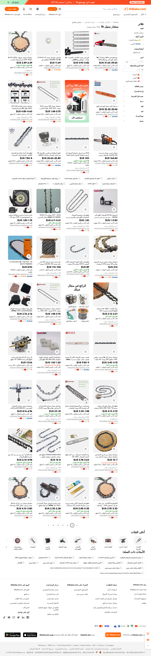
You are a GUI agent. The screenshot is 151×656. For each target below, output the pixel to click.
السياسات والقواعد (110, 612)
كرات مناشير (111, 178)
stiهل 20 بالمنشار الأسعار (92, 178)
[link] (148, 634)
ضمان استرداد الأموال (109, 594)
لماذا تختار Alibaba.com (138, 590)
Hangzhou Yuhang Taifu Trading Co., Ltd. (20, 119)
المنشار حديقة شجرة (108, 184)
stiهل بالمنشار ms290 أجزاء (63, 557)
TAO (93, 645)
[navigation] (133, 274)
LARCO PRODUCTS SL (52, 68)
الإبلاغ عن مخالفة (53, 614)
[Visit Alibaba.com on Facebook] (27, 617)
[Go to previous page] (77, 525)
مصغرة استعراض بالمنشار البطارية (130, 557)
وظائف (143, 603)
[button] (59, 9)
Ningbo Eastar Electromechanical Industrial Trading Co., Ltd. (48, 119)
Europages (110, 645)
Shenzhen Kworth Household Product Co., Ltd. (77, 68)
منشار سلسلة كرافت (85, 557)
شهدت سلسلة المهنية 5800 (23, 557)
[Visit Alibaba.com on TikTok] (4, 617)
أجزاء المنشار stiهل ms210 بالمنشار (23, 178)
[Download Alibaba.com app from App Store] (30, 634)
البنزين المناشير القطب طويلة (92, 563)
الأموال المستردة (53, 603)
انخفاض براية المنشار (114, 563)
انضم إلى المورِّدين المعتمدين (19, 603)
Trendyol (100, 645)
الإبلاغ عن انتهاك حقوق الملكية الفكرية (48, 609)
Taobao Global (85, 645)
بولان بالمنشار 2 (58, 184)
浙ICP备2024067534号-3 (135, 652)
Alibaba (115, 22)
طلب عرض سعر (82, 594)
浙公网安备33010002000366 (114, 652)
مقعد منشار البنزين (75, 184)
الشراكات (26, 608)
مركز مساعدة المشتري (51, 590)
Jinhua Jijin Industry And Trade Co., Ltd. (77, 274)
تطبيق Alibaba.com (47, 635)
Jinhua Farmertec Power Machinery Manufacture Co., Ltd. (105, 163)
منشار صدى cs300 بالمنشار (68, 563)
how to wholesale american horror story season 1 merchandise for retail (74, 568)
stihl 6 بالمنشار (43, 557)
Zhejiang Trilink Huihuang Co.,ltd (20, 163)
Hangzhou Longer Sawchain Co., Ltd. (77, 170)
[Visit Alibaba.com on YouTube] (9, 617)
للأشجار (19, 563)
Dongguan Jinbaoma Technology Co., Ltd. (48, 227)
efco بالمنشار (42, 184)
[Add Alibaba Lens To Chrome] (113, 634)
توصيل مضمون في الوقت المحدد (106, 599)
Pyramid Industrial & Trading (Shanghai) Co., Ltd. (105, 68)
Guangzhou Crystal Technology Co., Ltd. (105, 275)
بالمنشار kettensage (71, 178)
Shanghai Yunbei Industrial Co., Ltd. (77, 228)
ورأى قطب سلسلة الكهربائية (49, 178)
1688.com (51, 645)
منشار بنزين (32, 563)
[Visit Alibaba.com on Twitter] (18, 617)
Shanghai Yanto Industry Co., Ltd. (20, 274)
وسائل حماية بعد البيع (110, 603)
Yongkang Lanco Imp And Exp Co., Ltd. (105, 228)
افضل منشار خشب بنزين (133, 568)
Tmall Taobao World (64, 645)
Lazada (75, 645)
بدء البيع (26, 594)
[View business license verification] (97, 652)
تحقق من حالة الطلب (22, 599)
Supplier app (86, 635)
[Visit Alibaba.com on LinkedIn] (23, 617)
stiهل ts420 (91, 184)
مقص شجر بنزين (48, 563)
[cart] (30, 9)
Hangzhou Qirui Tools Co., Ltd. (106, 114)
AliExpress (42, 645)
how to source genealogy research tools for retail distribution (120, 573)
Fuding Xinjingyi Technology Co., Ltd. (48, 163)
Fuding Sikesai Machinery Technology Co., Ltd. (48, 275)
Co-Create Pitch (140, 594)
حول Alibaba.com (139, 585)
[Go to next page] (48, 525)
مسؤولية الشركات (140, 599)
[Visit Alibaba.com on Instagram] (13, 617)
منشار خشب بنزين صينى (112, 568)
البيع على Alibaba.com (21, 590)
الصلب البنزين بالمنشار (134, 563)
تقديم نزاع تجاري (53, 599)
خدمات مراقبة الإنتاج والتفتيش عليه (105, 608)
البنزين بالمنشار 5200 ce (105, 557)
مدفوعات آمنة (112, 590)
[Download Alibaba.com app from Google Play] (13, 634)
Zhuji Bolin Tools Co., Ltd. (23, 73)
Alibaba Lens (137, 635)
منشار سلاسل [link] (76, 22)
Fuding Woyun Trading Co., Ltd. (21, 225)
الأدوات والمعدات (104, 22)
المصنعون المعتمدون (81, 590)
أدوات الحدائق (89, 22)
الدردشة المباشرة (52, 594)
